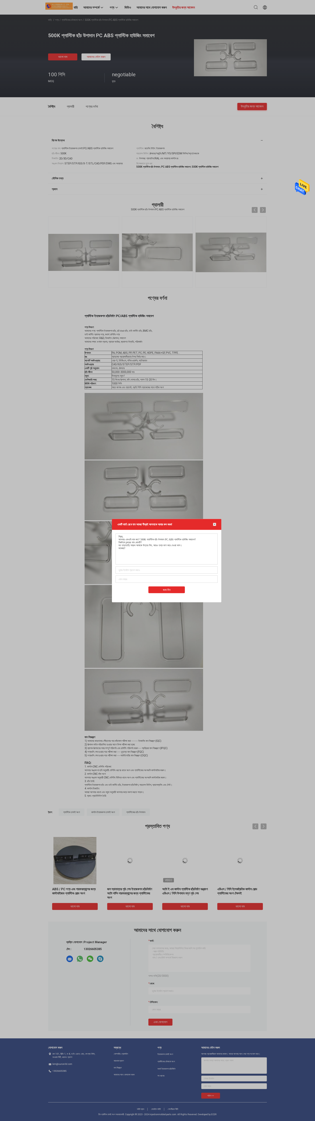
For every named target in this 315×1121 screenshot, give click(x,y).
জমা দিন (166, 589)
